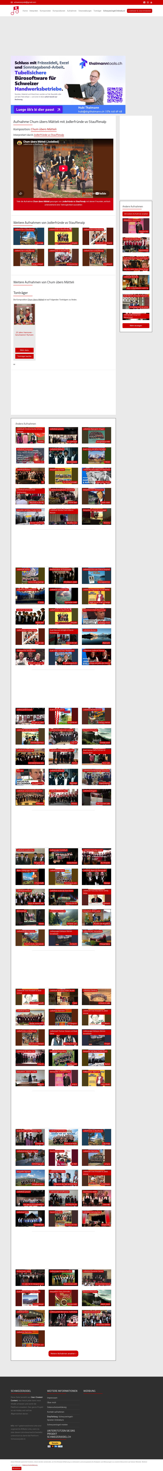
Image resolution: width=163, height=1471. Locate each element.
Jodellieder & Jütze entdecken (139, 11)
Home (25, 11)
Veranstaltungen (85, 11)
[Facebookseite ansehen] (144, 2)
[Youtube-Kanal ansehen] (150, 2)
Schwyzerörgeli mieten (57, 1424)
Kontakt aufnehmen (55, 1412)
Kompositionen (59, 11)
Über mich (51, 1402)
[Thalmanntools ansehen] (68, 84)
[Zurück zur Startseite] (15, 10)
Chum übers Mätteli (44, 129)
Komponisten (45, 11)
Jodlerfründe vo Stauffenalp (49, 135)
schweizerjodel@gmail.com (25, 2)
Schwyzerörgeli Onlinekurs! (114, 11)
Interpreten (34, 11)
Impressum (52, 1398)
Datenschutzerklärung (29, 1465)
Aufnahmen (72, 11)
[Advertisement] (81, 36)
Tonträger (97, 11)
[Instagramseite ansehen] (147, 2)
